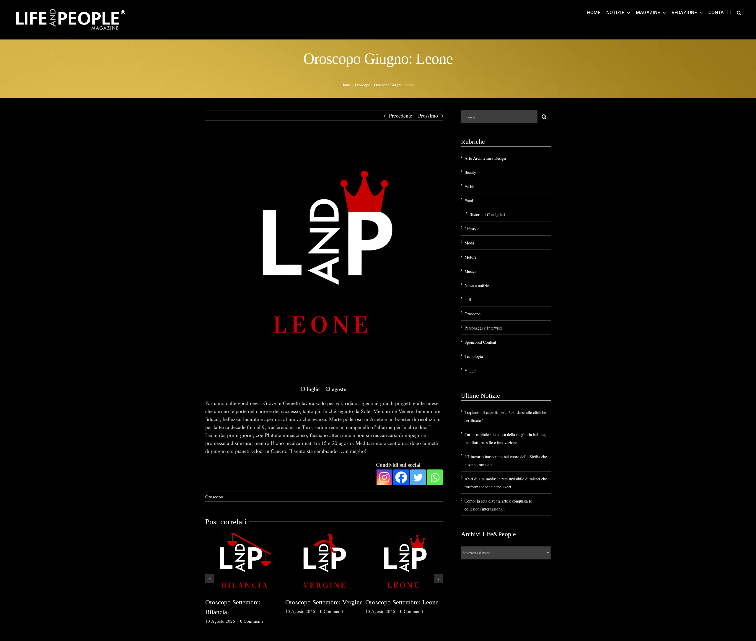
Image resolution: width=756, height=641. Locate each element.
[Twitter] (418, 477)
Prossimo (428, 115)
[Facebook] (401, 477)
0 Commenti (251, 631)
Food (469, 200)
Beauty (470, 172)
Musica (470, 271)
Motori (470, 257)
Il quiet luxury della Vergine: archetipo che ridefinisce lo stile (243, 611)
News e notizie (477, 285)
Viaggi (470, 370)
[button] (739, 12)
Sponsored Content (480, 342)
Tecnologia (474, 356)
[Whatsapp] (435, 477)
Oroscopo (214, 497)
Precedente (400, 115)
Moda (469, 243)
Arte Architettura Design (485, 158)
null (468, 299)
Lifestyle (472, 228)
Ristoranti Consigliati (487, 214)
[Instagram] (384, 477)
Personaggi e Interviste (484, 328)
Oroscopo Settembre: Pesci (320, 602)
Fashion (471, 186)
